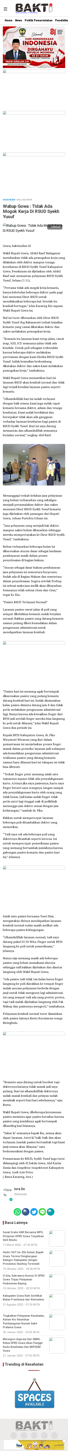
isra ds (19, 1189)
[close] (64, 1441)
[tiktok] (54, 1435)
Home (8, 20)
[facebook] (13, 1435)
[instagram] (34, 1435)
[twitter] (24, 1435)
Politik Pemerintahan (39, 20)
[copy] (50, 1212)
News (18, 20)
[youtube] (44, 1435)
